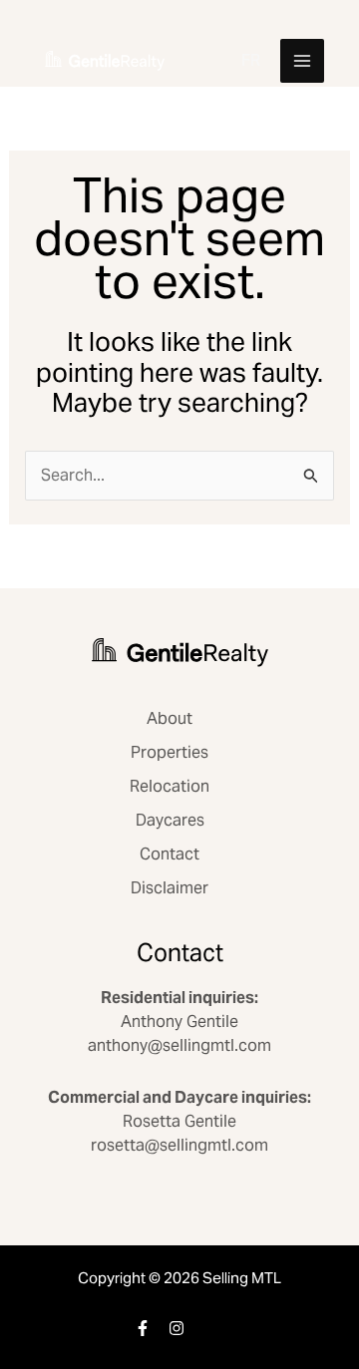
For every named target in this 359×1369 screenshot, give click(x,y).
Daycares (170, 820)
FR (250, 60)
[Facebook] (143, 1328)
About (169, 718)
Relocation (169, 786)
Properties (169, 752)
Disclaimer (169, 887)
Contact (169, 854)
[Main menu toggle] (302, 61)
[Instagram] (176, 1328)
